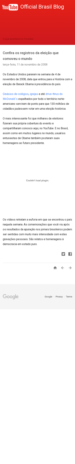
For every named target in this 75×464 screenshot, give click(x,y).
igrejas (34, 94)
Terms (69, 296)
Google (49, 296)
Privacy (59, 296)
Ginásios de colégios (16, 94)
